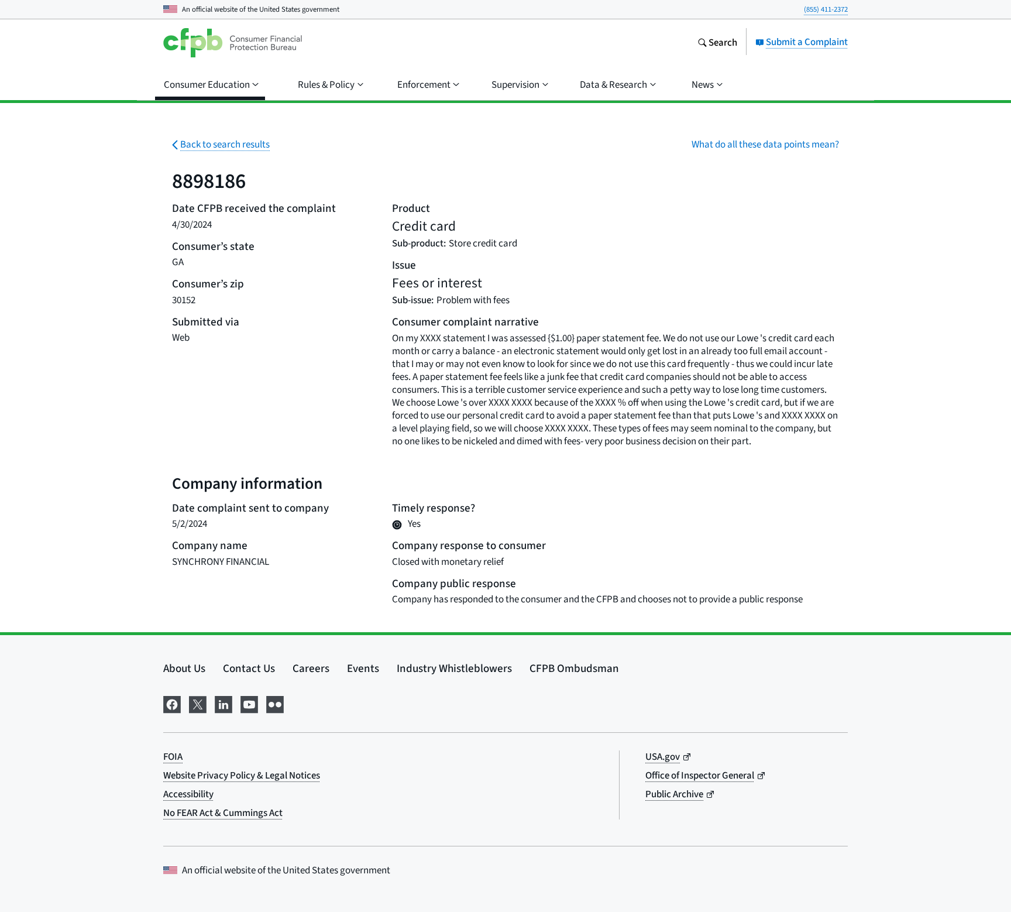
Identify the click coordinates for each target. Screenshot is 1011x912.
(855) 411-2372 (826, 9)
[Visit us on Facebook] (172, 702)
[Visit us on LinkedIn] (223, 702)
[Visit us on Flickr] (275, 702)
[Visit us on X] (198, 702)
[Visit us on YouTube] (249, 702)
